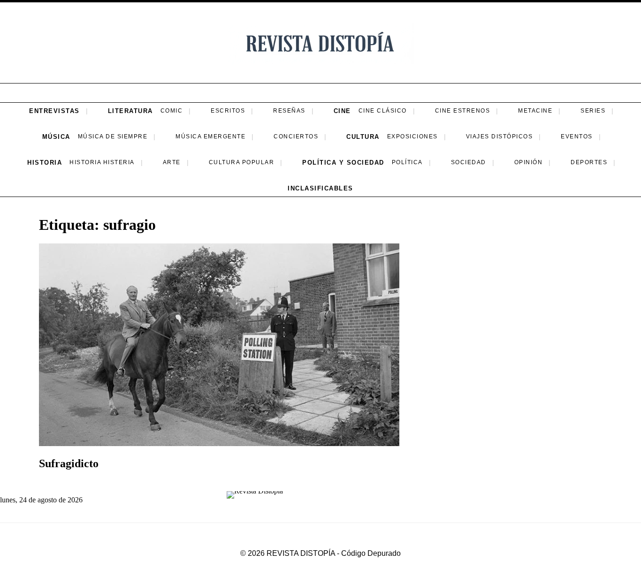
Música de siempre (113, 136)
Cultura (363, 136)
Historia (44, 162)
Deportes (589, 162)
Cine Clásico (383, 110)
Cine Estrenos (462, 110)
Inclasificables (320, 188)
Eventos (577, 136)
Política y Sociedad (343, 162)
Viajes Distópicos (499, 136)
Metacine (535, 110)
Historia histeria (102, 162)
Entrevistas (54, 110)
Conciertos (296, 136)
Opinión (528, 162)
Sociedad (468, 162)
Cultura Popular (242, 162)
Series (592, 110)
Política (407, 162)
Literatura (130, 110)
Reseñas (289, 110)
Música (56, 136)
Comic (171, 110)
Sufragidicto (69, 463)
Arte (172, 162)
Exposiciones (412, 136)
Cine (342, 110)
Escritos (228, 110)
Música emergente (210, 136)
